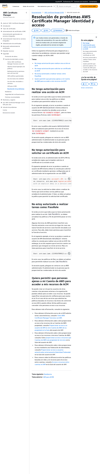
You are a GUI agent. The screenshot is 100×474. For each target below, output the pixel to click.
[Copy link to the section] (30, 89)
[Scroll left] (11, 6)
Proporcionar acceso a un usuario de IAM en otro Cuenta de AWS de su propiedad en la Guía (51, 327)
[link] (73, 12)
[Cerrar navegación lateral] (26, 12)
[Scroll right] (54, 6)
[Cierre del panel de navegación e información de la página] (96, 37)
